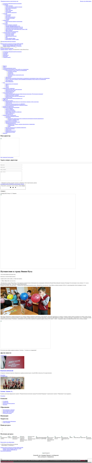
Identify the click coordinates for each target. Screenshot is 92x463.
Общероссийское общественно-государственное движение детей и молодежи (22, 101)
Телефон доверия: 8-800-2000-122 (10, 46)
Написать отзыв (9, 97)
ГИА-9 (7, 84)
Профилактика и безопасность (9, 115)
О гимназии (5, 4)
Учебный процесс (7, 57)
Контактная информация (6, 450)
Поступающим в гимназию (11, 24)
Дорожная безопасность (11, 123)
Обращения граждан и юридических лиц (9, 1)
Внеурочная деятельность (11, 8)
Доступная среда (9, 80)
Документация (11, 125)
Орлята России (9, 102)
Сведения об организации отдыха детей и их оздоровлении (15, 69)
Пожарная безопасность (11, 130)
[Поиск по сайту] (16, 47)
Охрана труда (8, 129)
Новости (5, 65)
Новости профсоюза (10, 109)
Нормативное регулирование (12, 83)
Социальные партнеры (10, 110)
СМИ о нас (5, 99)
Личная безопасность (10, 128)
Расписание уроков (10, 34)
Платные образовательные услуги (13, 25)
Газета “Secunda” (6, 422)
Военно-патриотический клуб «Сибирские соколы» (17, 105)
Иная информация (9, 81)
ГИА (7, 22)
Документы (10, 72)
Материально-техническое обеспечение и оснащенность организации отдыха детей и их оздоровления (28, 78)
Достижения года (9, 114)
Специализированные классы (9, 68)
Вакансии (5, 133)
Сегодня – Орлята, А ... (7, 391)
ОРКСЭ (4, 67)
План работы (8, 14)
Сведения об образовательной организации (12, 3)
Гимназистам (6, 20)
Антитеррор (8, 117)
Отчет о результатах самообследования (14, 6)
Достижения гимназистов (11, 12)
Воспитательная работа (8, 100)
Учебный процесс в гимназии (9, 32)
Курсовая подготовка (10, 18)
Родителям (5, 23)
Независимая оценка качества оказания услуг (15, 96)
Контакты (19, 46)
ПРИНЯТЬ (83, 460)
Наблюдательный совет (11, 90)
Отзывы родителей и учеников (12, 95)
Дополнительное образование (12, 31)
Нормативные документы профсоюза (13, 111)
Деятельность (8, 77)
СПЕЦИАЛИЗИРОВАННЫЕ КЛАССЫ (14, 27)
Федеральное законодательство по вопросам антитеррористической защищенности (26, 118)
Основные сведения (12, 71)
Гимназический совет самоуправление (14, 89)
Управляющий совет (10, 91)
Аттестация (8, 15)
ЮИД (9, 126)
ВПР (7, 37)
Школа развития (9, 30)
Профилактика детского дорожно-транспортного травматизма (21, 124)
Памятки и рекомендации (13, 119)
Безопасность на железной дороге (13, 121)
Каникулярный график (10, 38)
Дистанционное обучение (11, 36)
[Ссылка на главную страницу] (8, 41)
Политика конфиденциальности (7, 461)
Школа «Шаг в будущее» (8, 412)
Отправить (3, 191)
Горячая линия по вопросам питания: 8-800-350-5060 (12, 43)
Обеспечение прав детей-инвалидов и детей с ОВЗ (16, 29)
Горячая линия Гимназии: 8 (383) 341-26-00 (12, 44)
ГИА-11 (7, 86)
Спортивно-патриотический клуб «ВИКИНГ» (15, 104)
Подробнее (3, 375)
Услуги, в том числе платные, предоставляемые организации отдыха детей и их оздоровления (26, 79)
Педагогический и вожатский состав (16, 74)
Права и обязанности (10, 113)
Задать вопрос (10, 157)
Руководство (10, 73)
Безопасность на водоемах (11, 120)
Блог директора (4, 157)
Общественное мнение (8, 92)
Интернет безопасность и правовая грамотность (16, 127)
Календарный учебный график (12, 39)
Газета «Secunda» (9, 10)
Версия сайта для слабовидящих (7, 442)
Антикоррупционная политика (12, 116)
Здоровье (7, 19)
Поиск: (2, 47)
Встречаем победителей (7, 370)
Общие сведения (9, 5)
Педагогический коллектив (9, 403)
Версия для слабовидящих (85, 1)
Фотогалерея (8, 11)
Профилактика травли (10, 132)
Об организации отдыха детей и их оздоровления (16, 70)
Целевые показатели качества (7, 48)
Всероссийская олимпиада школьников (14, 21)
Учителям (5, 13)
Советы (7, 87)
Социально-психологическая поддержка (14, 28)
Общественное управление (9, 88)
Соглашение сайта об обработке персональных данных (12, 183)
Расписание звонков (10, 33)
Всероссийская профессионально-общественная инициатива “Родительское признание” (24, 93)
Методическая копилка (10, 16)
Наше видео (8, 9)
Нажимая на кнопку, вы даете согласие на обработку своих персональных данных (19, 182)
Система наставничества (8, 106)
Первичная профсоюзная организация (11, 107)
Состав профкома (9, 108)
